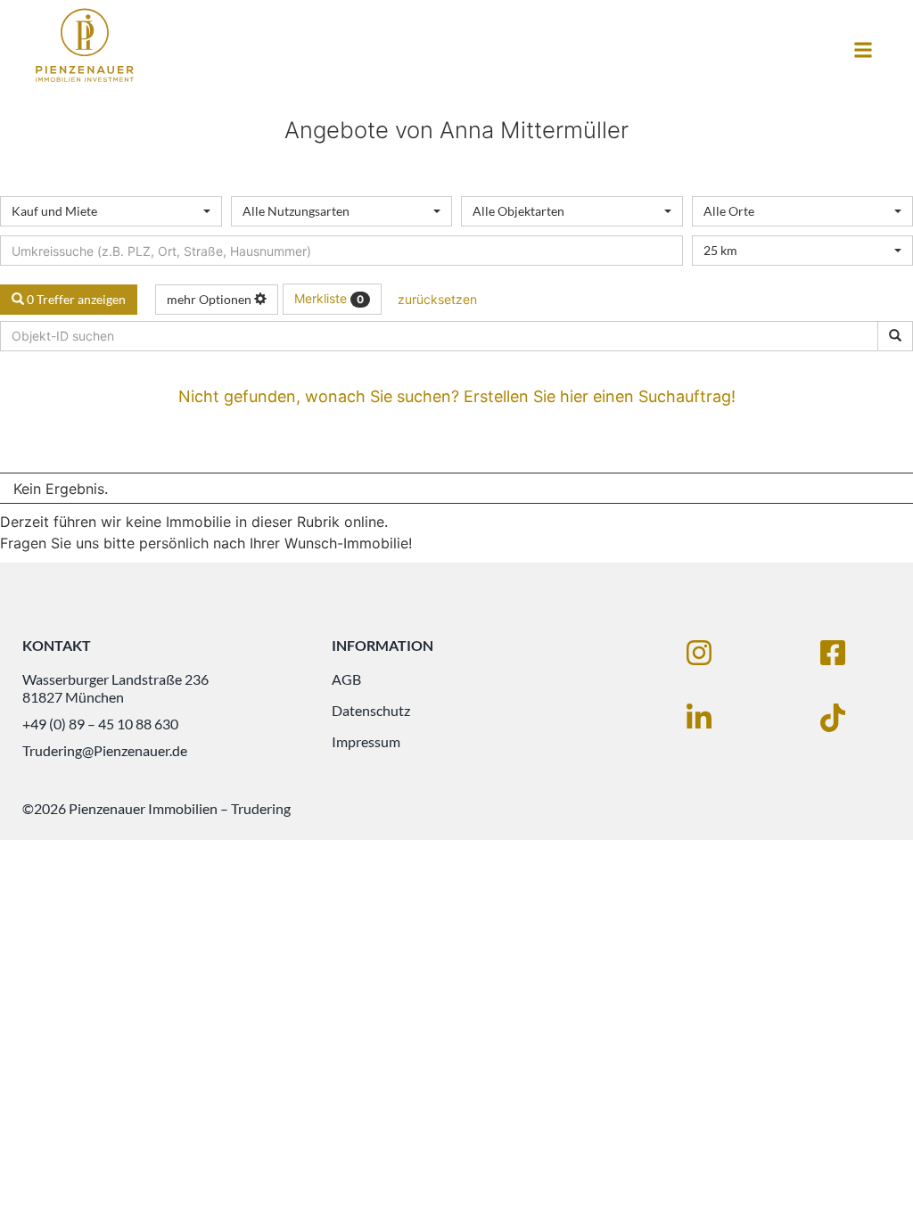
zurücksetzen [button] (437, 299)
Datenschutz (371, 710)
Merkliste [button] (329, 298)
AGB (346, 679)
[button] (862, 50)
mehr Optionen (210, 299)
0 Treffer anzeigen (75, 299)
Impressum (366, 741)
